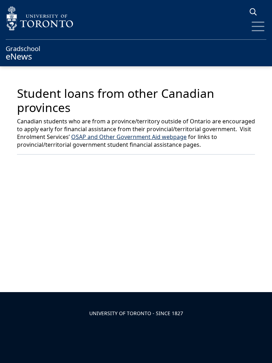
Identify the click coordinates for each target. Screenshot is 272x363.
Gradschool (23, 52)
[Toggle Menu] (258, 26)
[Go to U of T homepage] (136, 18)
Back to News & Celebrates (61, 164)
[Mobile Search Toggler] (256, 12)
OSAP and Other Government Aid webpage (129, 137)
